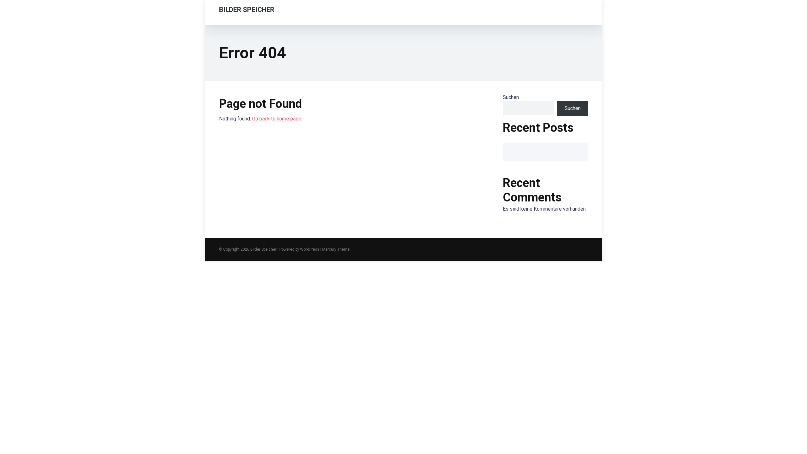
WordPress (309, 249)
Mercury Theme (336, 249)
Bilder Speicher (246, 9)
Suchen (511, 97)
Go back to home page (276, 119)
